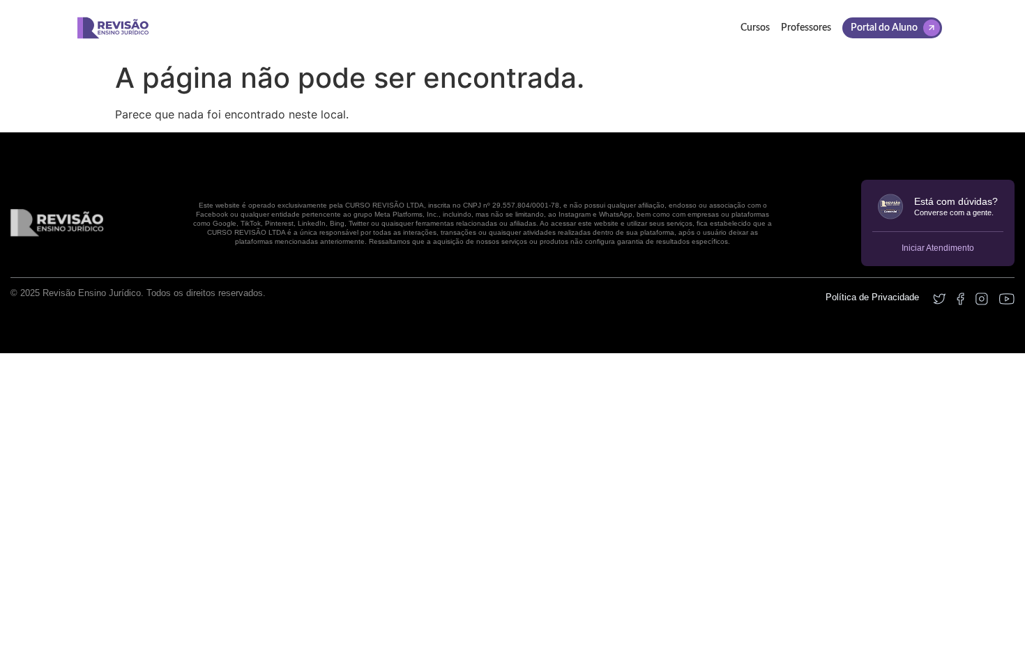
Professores (806, 28)
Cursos (755, 28)
